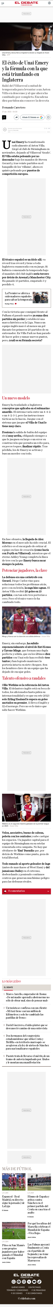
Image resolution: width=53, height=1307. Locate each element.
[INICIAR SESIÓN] (49, 3)
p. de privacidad (39, 1290)
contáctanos (34, 1287)
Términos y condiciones (17, 1290)
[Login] (49, 3)
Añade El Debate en (30, 117)
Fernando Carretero (13, 107)
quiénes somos (18, 1287)
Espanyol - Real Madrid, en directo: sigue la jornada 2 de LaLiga (13, 1201)
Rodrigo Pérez (9, 304)
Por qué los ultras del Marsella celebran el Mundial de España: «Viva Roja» (39, 1228)
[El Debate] (26, 3)
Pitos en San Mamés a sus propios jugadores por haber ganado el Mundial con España (13, 1252)
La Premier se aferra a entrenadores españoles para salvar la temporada (18, 296)
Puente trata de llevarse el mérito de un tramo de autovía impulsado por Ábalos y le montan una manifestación (28, 1059)
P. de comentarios (34, 1293)
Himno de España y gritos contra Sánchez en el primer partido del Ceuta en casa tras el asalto (39, 1204)
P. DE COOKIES (16, 1293)
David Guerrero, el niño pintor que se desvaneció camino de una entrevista (27, 1027)
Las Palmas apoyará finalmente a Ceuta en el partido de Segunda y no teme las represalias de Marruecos (39, 1252)
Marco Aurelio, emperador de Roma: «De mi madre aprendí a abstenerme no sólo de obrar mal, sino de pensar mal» (28, 997)
